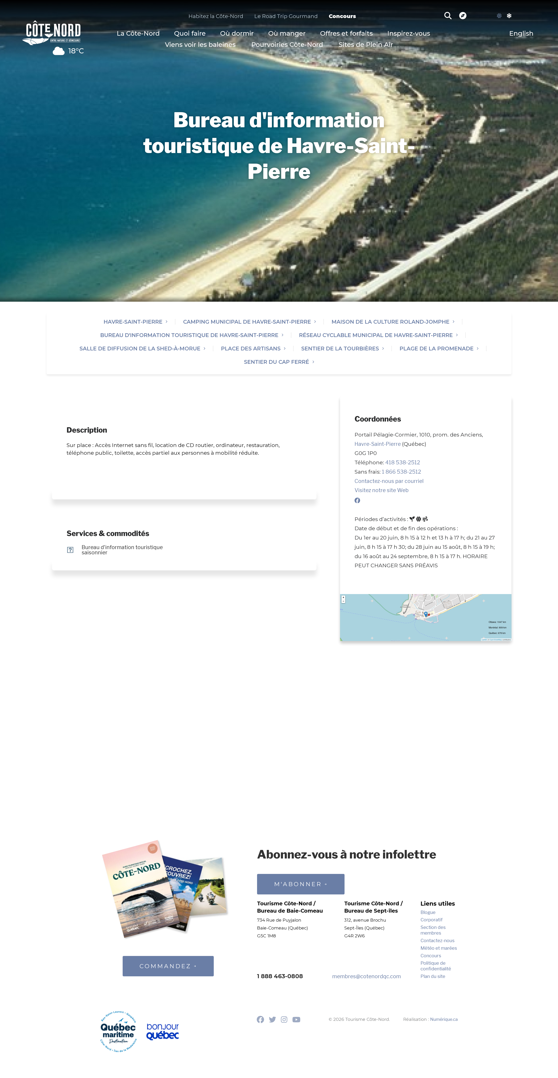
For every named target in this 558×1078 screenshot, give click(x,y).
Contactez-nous (438, 940)
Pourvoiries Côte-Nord (287, 44)
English (521, 33)
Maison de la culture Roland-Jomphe (390, 322)
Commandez (165, 966)
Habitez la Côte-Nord (215, 16)
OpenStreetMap (496, 640)
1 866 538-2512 (401, 472)
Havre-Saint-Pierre (133, 322)
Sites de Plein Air (366, 44)
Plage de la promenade (437, 348)
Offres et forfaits (346, 33)
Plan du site (433, 976)
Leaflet (484, 640)
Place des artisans (251, 348)
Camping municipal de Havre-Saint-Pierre (247, 322)
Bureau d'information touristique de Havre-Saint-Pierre (189, 335)
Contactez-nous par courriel (389, 481)
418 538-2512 (402, 462)
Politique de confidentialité (436, 965)
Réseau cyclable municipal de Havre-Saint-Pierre (376, 335)
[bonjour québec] (162, 1032)
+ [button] (343, 597)
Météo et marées (439, 948)
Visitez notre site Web (382, 490)
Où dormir (237, 33)
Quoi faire (190, 33)
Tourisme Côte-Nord (51, 31)
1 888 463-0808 (280, 976)
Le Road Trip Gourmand (286, 16)
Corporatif (432, 920)
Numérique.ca (444, 1019)
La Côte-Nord (138, 33)
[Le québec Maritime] (118, 1031)
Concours (342, 16)
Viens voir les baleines (200, 44)
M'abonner (298, 884)
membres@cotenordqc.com (366, 976)
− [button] (343, 601)
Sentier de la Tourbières (340, 348)
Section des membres (433, 930)
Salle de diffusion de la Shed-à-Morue (139, 348)
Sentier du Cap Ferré (276, 362)
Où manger (287, 33)
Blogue (428, 912)
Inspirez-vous (408, 33)
